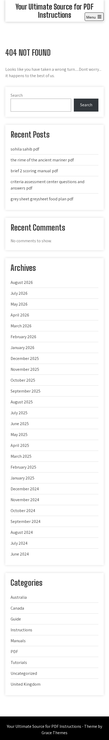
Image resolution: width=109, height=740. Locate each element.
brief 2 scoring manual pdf (34, 171)
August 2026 (22, 282)
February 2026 (23, 337)
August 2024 (22, 532)
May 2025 (19, 434)
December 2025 (25, 358)
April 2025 (20, 445)
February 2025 (23, 467)
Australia (19, 597)
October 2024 (23, 510)
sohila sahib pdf (25, 149)
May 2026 (19, 304)
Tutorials (19, 662)
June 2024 (20, 554)
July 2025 (19, 413)
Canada (17, 608)
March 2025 (21, 456)
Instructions (21, 630)
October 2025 (23, 380)
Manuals (18, 641)
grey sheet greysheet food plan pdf (42, 199)
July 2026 (19, 293)
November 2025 (25, 369)
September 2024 (25, 521)
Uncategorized (24, 673)
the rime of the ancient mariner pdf (42, 160)
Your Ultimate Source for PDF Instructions (55, 10)
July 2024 (19, 543)
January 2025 (22, 478)
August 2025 (22, 402)
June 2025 (20, 423)
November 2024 (25, 500)
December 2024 (25, 489)
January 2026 (22, 347)
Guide (16, 619)
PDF (14, 651)
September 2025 (25, 391)
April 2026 (20, 315)
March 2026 (21, 326)
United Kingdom (25, 684)
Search (17, 95)
